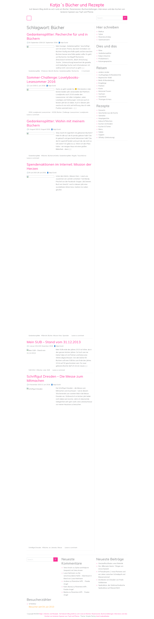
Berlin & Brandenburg (106, 80)
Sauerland (102, 97)
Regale (74, 156)
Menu (100, 129)
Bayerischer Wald (105, 77)
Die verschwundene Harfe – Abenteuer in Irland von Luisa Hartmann (78, 575)
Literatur (54, 547)
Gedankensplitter (34, 71)
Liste (44, 370)
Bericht (51, 71)
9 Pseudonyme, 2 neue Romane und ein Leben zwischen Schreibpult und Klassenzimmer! (111, 574)
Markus (101, 31)
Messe (60, 547)
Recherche (75, 71)
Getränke (101, 116)
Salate (100, 132)
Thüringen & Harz (104, 99)
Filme (100, 50)
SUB (48, 370)
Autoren (45, 71)
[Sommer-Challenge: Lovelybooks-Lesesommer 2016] (40, 95)
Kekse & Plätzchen (105, 121)
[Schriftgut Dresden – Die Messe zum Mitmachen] (40, 466)
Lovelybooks (84, 112)
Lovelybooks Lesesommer (42, 112)
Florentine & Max (104, 37)
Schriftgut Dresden (35, 547)
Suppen (101, 135)
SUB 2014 (32, 370)
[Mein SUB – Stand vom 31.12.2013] (40, 351)
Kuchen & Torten (104, 126)
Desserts (101, 110)
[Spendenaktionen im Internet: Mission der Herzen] (40, 254)
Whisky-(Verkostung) (106, 137)
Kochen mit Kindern (105, 124)
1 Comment (86, 71)
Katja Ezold (64, 42)
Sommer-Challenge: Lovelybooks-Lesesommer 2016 (53, 79)
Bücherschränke (53, 156)
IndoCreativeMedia (102, 616)
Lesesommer (74, 112)
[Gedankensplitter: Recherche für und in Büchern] (40, 55)
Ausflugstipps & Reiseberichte (109, 75)
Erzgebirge (102, 83)
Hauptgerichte (103, 118)
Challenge (65, 112)
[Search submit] (125, 18)
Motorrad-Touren (104, 91)
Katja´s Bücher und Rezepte (77, 4)
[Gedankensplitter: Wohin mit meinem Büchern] (40, 142)
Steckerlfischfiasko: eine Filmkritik (110, 563)
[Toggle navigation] (29, 18)
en (50, 547)
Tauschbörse (81, 156)
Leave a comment (33, 115)
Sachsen (101, 94)
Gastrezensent (104, 40)
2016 (30, 112)
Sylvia (100, 34)
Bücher (56, 71)
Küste (100, 88)
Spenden (66, 335)
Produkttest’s (103, 59)
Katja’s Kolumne (104, 56)
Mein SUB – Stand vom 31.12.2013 (54, 342)
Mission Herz (57, 335)
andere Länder (103, 72)
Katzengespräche (105, 61)
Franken (101, 86)
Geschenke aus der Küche (108, 113)
